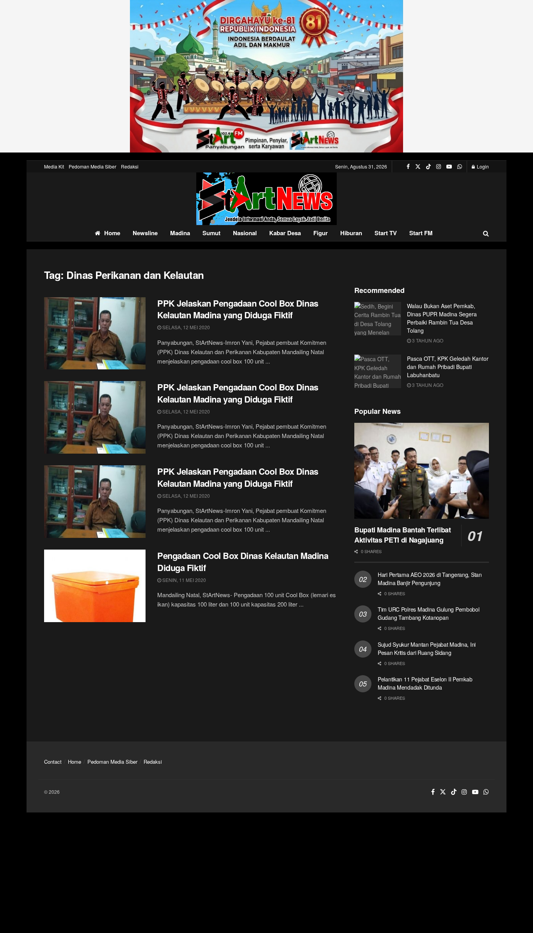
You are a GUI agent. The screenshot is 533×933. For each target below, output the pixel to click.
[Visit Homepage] (266, 199)
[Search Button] (486, 233)
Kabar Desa (285, 233)
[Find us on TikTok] (428, 166)
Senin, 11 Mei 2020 (183, 579)
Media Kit (54, 166)
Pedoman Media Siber (92, 166)
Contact (53, 761)
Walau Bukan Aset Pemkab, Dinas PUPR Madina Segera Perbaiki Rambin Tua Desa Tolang (442, 318)
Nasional (245, 233)
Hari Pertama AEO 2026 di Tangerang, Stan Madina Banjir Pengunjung (430, 579)
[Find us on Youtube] (449, 166)
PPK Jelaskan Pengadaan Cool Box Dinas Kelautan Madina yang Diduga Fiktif (237, 309)
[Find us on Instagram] (438, 166)
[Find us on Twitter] (418, 166)
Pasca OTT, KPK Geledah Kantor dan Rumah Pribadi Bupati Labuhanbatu (448, 367)
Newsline (145, 233)
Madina (180, 233)
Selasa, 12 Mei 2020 (185, 327)
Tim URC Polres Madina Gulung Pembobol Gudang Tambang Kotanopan (429, 613)
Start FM (421, 233)
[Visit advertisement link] (266, 76)
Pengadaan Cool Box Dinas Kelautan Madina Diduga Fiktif (242, 561)
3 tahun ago (427, 340)
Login (482, 166)
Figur (320, 233)
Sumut (211, 233)
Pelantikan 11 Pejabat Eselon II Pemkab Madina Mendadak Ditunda (425, 683)
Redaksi (130, 166)
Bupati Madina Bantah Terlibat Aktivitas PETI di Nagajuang (402, 535)
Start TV (386, 233)
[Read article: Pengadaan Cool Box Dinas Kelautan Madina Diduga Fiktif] (95, 586)
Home (112, 233)
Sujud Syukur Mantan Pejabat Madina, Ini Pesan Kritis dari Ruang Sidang (427, 648)
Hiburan (351, 233)
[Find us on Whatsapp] (459, 166)
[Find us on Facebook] (408, 166)
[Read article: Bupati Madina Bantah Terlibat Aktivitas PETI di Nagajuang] (421, 471)
